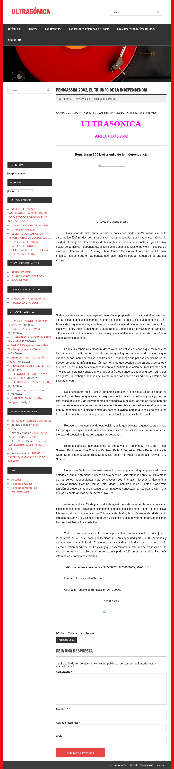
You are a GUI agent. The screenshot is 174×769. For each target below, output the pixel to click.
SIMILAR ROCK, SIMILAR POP (29, 298)
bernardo (16, 420)
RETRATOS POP (21, 272)
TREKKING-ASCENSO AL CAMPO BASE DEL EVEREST (27, 457)
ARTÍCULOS (13, 29)
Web (59, 736)
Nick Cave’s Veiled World (26, 328)
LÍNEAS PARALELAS (23, 229)
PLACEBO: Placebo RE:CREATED (30, 365)
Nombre (62, 708)
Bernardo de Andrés (39, 420)
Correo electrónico (68, 722)
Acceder (16, 479)
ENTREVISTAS (53, 29)
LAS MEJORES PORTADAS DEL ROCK (89, 29)
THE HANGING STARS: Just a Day (31, 381)
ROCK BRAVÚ (19, 280)
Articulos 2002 (66, 639)
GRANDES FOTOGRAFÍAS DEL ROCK (136, 29)
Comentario (64, 671)
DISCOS (32, 29)
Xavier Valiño (83, 98)
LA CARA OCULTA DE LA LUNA (30, 225)
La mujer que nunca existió (27, 390)
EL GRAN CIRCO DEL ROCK (27, 276)
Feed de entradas (21, 483)
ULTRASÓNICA (31, 11)
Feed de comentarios (24, 487)
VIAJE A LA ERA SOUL (24, 302)
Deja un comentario (104, 98)
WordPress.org (20, 491)
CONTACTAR (14, 40)
